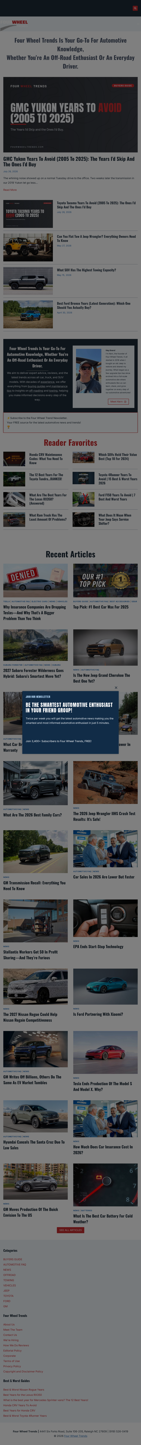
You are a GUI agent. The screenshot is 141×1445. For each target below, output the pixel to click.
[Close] (116, 687)
